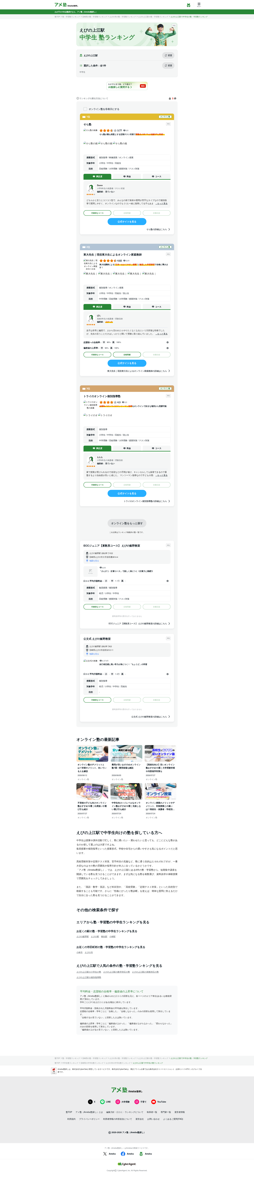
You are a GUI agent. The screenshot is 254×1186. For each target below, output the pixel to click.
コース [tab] (158, 176)
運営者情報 (179, 1111)
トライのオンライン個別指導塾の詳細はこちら (145, 501)
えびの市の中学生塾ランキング (118, 1063)
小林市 (79, 952)
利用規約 (71, 1118)
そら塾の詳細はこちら (156, 229)
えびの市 (89, 952)
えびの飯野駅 (82, 936)
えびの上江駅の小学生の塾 (88, 971)
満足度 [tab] (99, 176)
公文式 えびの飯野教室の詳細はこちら (149, 716)
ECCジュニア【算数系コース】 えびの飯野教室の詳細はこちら (138, 623)
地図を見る (94, 560)
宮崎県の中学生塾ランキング (92, 1063)
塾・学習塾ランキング (71, 16)
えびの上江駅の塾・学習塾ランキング (153, 16)
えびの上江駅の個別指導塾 (88, 977)
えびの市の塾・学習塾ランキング (122, 16)
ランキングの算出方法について (93, 98)
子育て (143, 1101)
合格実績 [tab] (127, 354)
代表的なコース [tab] (97, 213)
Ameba (112, 1153)
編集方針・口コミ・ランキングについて (124, 1111)
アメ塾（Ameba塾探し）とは (89, 1111)
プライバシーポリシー (89, 1118)
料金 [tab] (129, 176)
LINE (108, 1101)
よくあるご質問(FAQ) (173, 1118)
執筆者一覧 (152, 1111)
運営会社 (140, 1118)
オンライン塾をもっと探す (127, 523)
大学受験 (125, 1101)
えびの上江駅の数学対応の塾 (116, 971)
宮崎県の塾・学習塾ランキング (94, 16)
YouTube (161, 1101)
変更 (170, 55)
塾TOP (57, 16)
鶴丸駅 (104, 936)
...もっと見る (162, 203)
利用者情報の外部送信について (117, 1118)
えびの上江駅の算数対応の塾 (145, 971)
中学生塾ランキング (70, 1063)
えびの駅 (95, 936)
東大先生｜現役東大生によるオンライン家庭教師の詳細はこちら (137, 370)
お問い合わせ (153, 1118)
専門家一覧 (166, 1111)
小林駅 (112, 936)
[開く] (168, 342)
